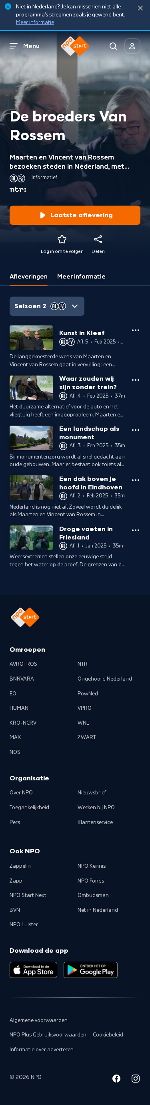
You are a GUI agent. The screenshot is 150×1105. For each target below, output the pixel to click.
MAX (15, 737)
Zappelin (20, 866)
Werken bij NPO (96, 807)
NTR (83, 664)
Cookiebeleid (108, 1035)
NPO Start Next (28, 895)
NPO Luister (24, 924)
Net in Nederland (98, 910)
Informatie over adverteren (42, 1049)
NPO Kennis (92, 866)
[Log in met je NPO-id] (132, 46)
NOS (15, 752)
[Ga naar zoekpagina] (113, 46)
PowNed (88, 694)
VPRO (85, 708)
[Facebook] (116, 1080)
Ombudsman (93, 895)
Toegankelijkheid (29, 807)
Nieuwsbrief (92, 793)
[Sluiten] (140, 8)
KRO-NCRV (23, 723)
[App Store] (33, 970)
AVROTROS (23, 664)
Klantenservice (95, 822)
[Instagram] (135, 1080)
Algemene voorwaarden (39, 1020)
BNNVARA (22, 679)
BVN (15, 910)
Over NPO (21, 793)
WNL (83, 723)
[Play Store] (91, 970)
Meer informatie (35, 22)
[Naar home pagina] (75, 46)
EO (13, 694)
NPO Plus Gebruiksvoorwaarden (48, 1035)
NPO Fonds (91, 881)
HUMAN (19, 708)
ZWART (87, 737)
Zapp (16, 881)
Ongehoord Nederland (105, 679)
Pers (15, 822)
